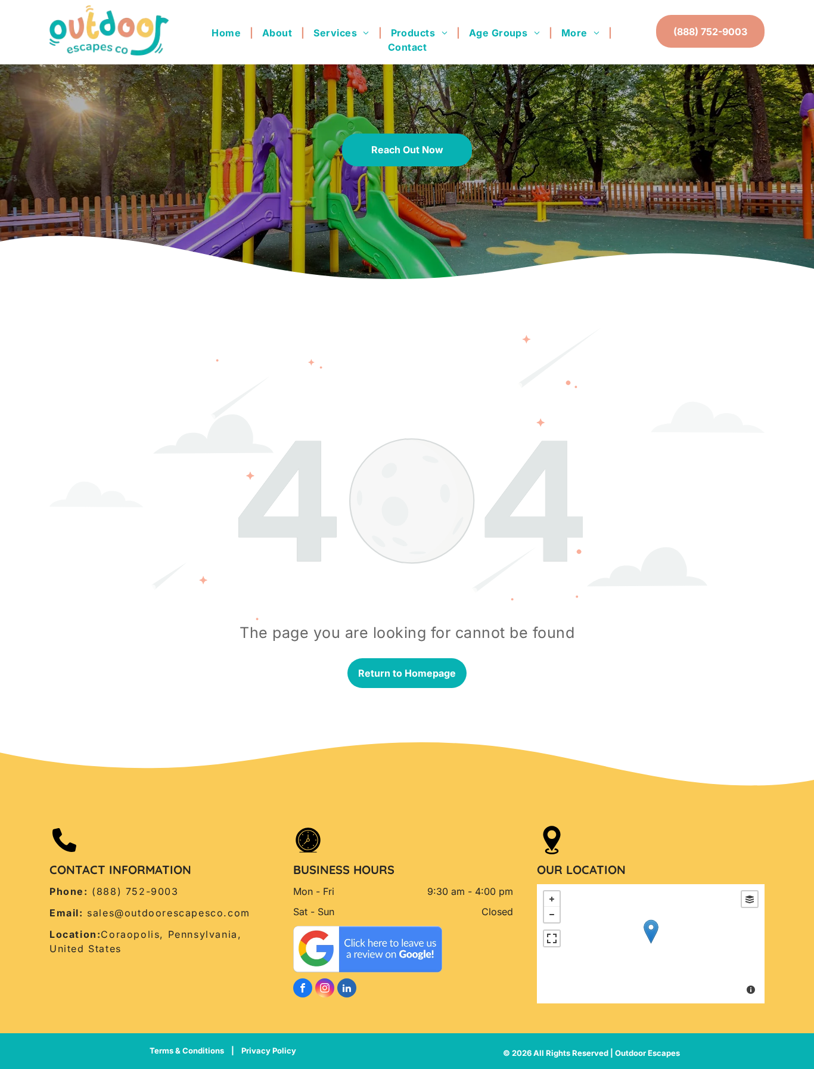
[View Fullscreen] (552, 938)
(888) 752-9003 (135, 891)
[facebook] (302, 989)
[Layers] (749, 899)
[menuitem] (228, 33)
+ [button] (552, 899)
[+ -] (651, 943)
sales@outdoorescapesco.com (168, 913)
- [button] (552, 914)
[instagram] (324, 989)
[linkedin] (346, 989)
